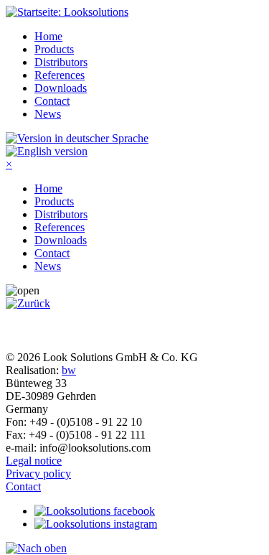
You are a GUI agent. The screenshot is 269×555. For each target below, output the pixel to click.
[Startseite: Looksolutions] (67, 12)
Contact (52, 101)
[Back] (28, 303)
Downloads (60, 88)
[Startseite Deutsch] (77, 138)
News (47, 114)
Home (48, 36)
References (59, 75)
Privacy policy (38, 473)
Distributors (61, 62)
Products (54, 49)
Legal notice (34, 460)
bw (69, 370)
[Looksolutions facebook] (94, 511)
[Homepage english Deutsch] (47, 151)
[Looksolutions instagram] (95, 524)
